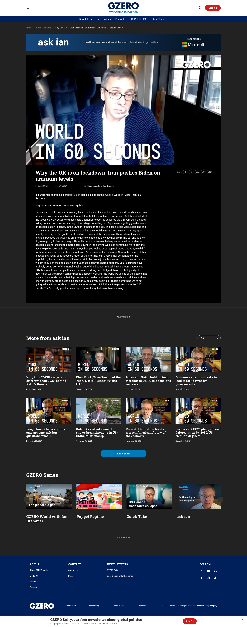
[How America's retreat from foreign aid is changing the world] (49, 496)
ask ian (48, 28)
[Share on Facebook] (185, 172)
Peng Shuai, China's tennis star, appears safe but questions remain (45, 432)
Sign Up (190, 621)
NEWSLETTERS (117, 564)
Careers (33, 587)
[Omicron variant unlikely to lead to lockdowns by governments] (198, 359)
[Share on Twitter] (191, 172)
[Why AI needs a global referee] (199, 496)
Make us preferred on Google (100, 186)
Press (70, 576)
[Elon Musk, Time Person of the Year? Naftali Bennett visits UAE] (98, 359)
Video (38, 28)
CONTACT (74, 564)
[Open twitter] (202, 571)
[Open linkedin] (215, 571)
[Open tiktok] (215, 578)
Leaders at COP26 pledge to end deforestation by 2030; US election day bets (198, 432)
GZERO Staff (43, 186)
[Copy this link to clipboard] (203, 172)
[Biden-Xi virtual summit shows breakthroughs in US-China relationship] (98, 410)
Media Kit (34, 576)
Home (29, 28)
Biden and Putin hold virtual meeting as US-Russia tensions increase (148, 380)
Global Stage (158, 19)
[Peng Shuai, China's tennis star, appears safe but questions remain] (48, 410)
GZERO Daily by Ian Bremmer (120, 576)
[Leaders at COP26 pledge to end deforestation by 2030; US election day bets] (198, 410)
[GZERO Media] (123, 8)
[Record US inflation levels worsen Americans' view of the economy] (148, 410)
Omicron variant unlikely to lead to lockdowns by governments (196, 380)
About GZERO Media (39, 570)
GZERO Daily (112, 570)
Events (33, 582)
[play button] (123, 110)
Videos (107, 19)
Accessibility (94, 606)
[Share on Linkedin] (197, 172)
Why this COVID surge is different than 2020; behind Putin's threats (46, 380)
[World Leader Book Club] (99, 496)
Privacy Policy (70, 606)
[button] (213, 8)
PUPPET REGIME (138, 19)
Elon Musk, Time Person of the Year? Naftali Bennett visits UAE (98, 380)
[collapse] (241, 620)
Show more (123, 453)
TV (97, 19)
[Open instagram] (208, 578)
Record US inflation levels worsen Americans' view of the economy (146, 432)
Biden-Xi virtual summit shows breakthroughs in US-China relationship (97, 432)
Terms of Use (118, 606)
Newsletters (85, 19)
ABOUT (34, 564)
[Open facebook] (202, 578)
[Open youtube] (208, 571)
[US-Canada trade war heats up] (149, 496)
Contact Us (73, 570)
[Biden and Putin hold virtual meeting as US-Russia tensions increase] (148, 359)
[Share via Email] (209, 172)
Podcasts (120, 19)
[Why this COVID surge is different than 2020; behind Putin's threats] (48, 359)
